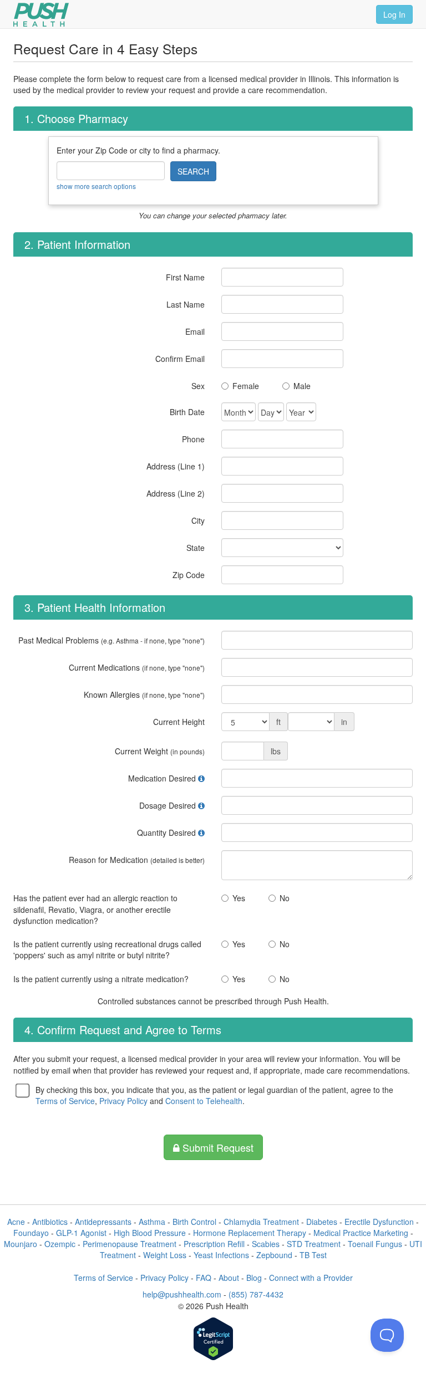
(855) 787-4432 (256, 1294)
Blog (254, 1277)
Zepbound (274, 1254)
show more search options (96, 186)
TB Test (313, 1254)
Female (245, 385)
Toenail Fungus (375, 1243)
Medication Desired (162, 778)
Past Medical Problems (111, 640)
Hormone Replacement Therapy (249, 1232)
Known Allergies (144, 694)
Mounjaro (20, 1243)
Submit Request (216, 1147)
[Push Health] (41, 15)
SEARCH (193, 171)
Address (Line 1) (175, 466)
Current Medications (137, 667)
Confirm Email (180, 358)
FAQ (203, 1277)
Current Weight (160, 751)
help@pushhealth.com (182, 1294)
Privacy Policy (123, 1100)
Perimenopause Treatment (129, 1243)
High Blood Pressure (150, 1232)
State (195, 547)
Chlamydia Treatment (261, 1221)
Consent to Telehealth (203, 1100)
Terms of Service (65, 1100)
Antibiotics (50, 1221)
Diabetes (321, 1221)
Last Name (185, 304)
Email (195, 331)
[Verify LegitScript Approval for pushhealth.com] (213, 1340)
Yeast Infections (221, 1254)
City (198, 520)
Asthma (152, 1221)
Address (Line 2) (175, 493)
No (285, 897)
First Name (185, 277)
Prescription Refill (214, 1243)
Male (302, 385)
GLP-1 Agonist (81, 1232)
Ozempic (59, 1243)
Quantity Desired (166, 832)
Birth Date (187, 411)
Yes (238, 897)
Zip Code (189, 574)
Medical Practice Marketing (360, 1232)
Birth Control (194, 1221)
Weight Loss (164, 1254)
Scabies (266, 1243)
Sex (198, 385)
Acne (16, 1221)
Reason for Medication (137, 859)
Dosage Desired (167, 805)
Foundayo (31, 1232)
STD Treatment (314, 1243)
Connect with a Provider (311, 1277)
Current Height (179, 721)
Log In (394, 14)
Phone (193, 439)
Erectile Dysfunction (379, 1221)
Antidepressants (103, 1221)
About (229, 1277)
